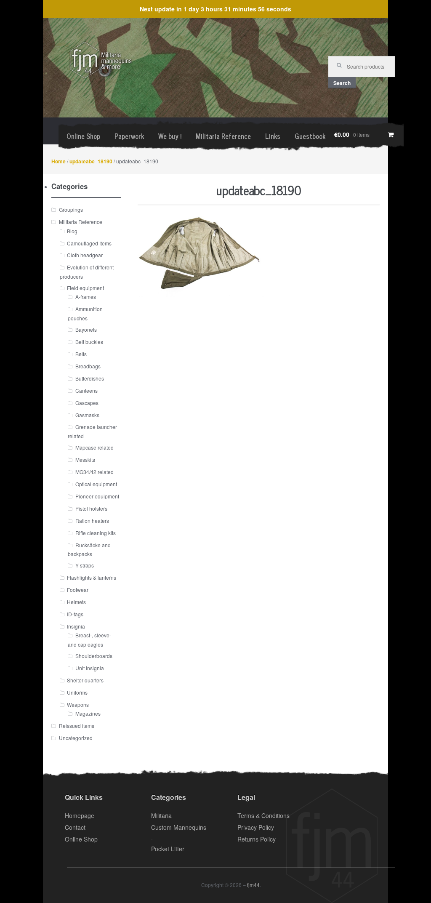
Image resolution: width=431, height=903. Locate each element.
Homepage (79, 815)
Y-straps (84, 565)
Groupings (71, 209)
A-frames (85, 296)
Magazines (88, 713)
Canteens (86, 390)
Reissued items (76, 725)
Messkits (85, 459)
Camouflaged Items (89, 243)
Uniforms (77, 692)
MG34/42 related (94, 471)
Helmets (76, 601)
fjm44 (253, 884)
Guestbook (310, 136)
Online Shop (83, 136)
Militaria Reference (223, 136)
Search (342, 83)
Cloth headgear (85, 254)
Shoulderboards (93, 655)
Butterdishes (89, 378)
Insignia (76, 626)
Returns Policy (256, 839)
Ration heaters (92, 520)
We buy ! (169, 136)
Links (272, 136)
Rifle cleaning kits (95, 532)
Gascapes (86, 402)
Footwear (77, 589)
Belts (81, 353)
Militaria (161, 815)
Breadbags (88, 366)
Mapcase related (94, 447)
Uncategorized (76, 737)
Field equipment (85, 287)
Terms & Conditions (263, 815)
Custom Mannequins (178, 827)
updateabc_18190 (90, 161)
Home (58, 161)
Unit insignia (89, 667)
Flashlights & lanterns (91, 577)
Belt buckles (89, 341)
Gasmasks (87, 414)
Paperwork (129, 136)
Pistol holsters (91, 508)
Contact (75, 827)
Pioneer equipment (97, 496)
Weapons (78, 704)
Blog (72, 230)
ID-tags (75, 614)
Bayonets (86, 329)
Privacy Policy (255, 827)
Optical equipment (96, 483)
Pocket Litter (167, 848)
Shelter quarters (85, 680)
